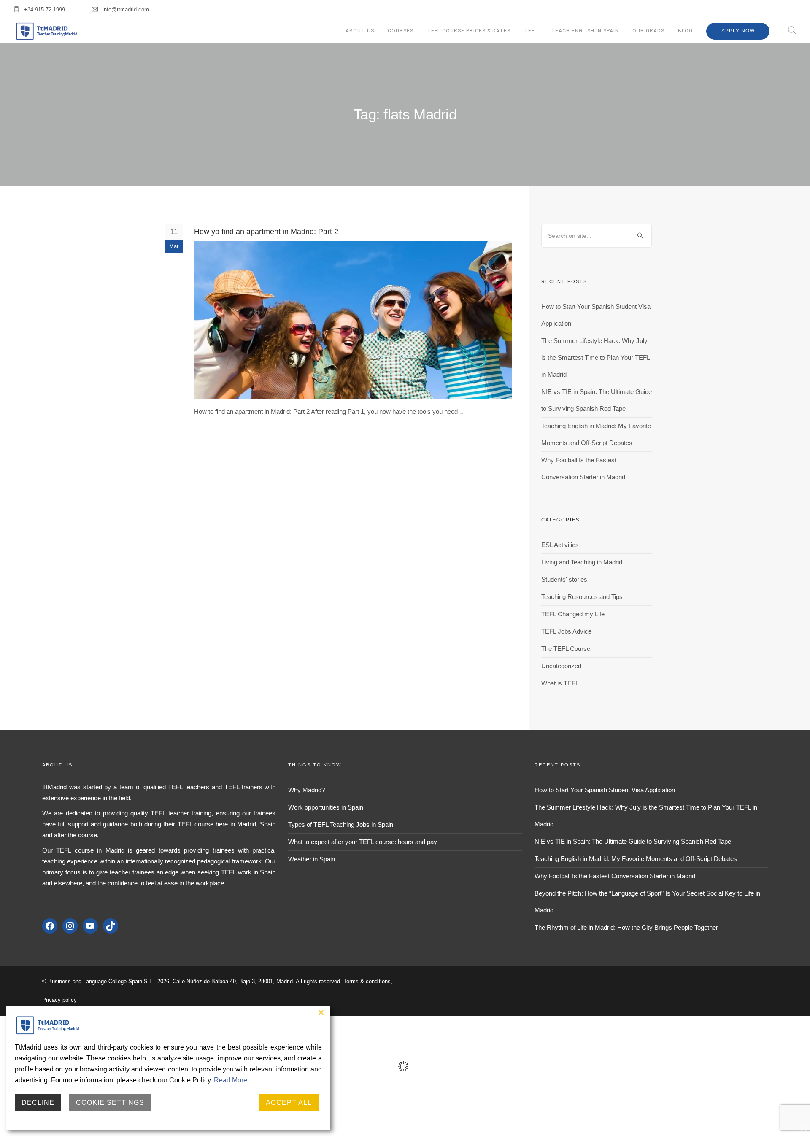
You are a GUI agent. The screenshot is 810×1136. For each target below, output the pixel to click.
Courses (400, 31)
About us (360, 31)
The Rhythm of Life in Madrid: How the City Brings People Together (626, 927)
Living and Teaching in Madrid (581, 562)
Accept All (289, 1102)
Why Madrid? (306, 789)
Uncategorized (561, 665)
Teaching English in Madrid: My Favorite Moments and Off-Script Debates (636, 858)
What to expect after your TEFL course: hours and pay (362, 841)
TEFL (530, 31)
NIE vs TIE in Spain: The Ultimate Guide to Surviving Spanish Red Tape (633, 841)
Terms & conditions (367, 981)
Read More (230, 1080)
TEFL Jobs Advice (566, 631)
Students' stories (564, 579)
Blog (685, 31)
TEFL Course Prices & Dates (468, 31)
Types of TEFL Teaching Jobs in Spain (340, 824)
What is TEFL (560, 683)
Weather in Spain (311, 859)
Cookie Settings (110, 1102)
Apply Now (738, 31)
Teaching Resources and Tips (582, 596)
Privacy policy (59, 1000)
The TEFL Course (565, 648)
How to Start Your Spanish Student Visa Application (605, 789)
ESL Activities (560, 544)
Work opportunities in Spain (325, 807)
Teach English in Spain (585, 31)
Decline (38, 1102)
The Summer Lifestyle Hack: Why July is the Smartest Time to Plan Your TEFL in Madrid (595, 357)
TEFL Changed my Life (573, 614)
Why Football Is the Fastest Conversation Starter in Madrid (615, 876)
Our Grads (648, 31)
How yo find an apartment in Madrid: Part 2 (266, 231)
